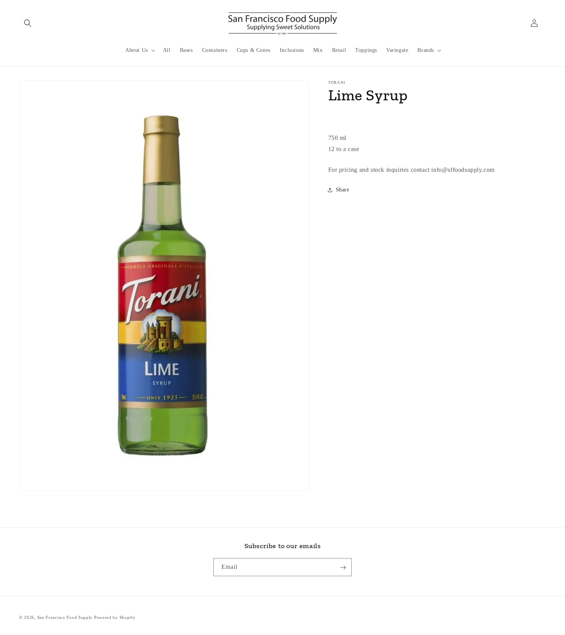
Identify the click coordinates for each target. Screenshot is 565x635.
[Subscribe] (342, 568)
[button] (27, 23)
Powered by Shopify (115, 617)
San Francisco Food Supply (65, 617)
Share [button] (342, 190)
